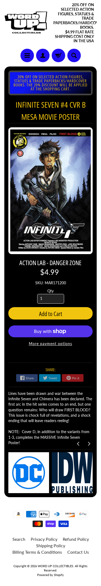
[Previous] (78, 444)
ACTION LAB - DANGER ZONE (50, 262)
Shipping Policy (50, 545)
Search (18, 539)
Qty (50, 291)
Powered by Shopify (50, 575)
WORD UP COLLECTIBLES (55, 566)
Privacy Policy (44, 539)
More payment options (50, 344)
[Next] (89, 444)
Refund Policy (76, 539)
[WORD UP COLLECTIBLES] (27, 23)
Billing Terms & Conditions (37, 552)
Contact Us (78, 552)
